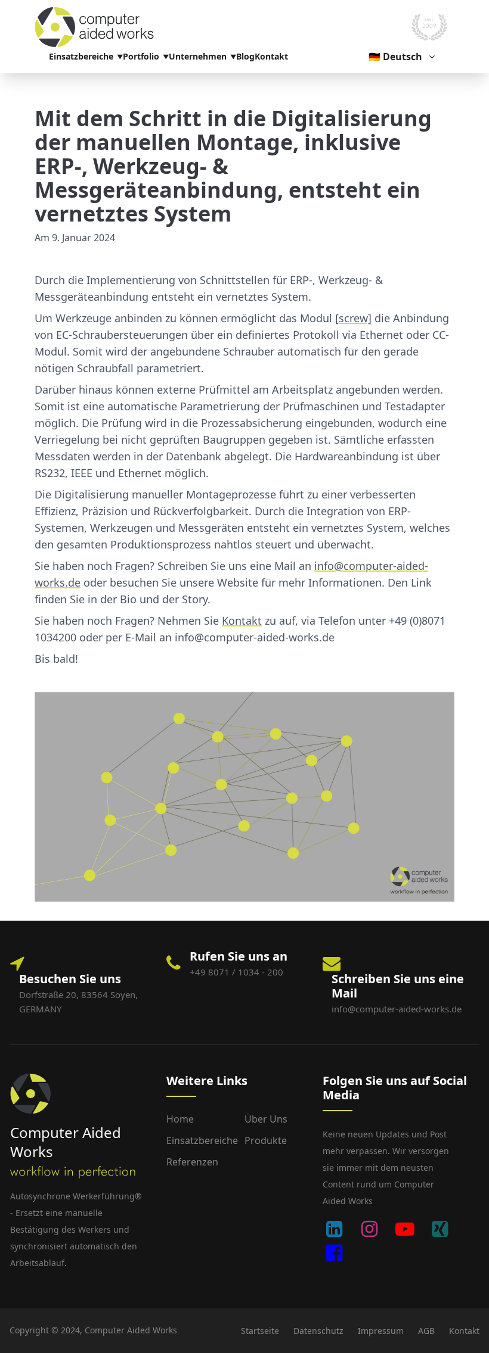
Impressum (381, 1330)
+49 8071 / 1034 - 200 (236, 972)
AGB (426, 1330)
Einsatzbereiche (81, 56)
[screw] (353, 318)
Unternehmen (198, 56)
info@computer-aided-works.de (397, 1009)
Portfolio (141, 56)
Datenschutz (318, 1330)
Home (180, 1119)
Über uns (265, 1119)
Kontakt (271, 56)
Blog (245, 56)
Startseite (260, 1330)
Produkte (265, 1140)
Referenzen (192, 1161)
